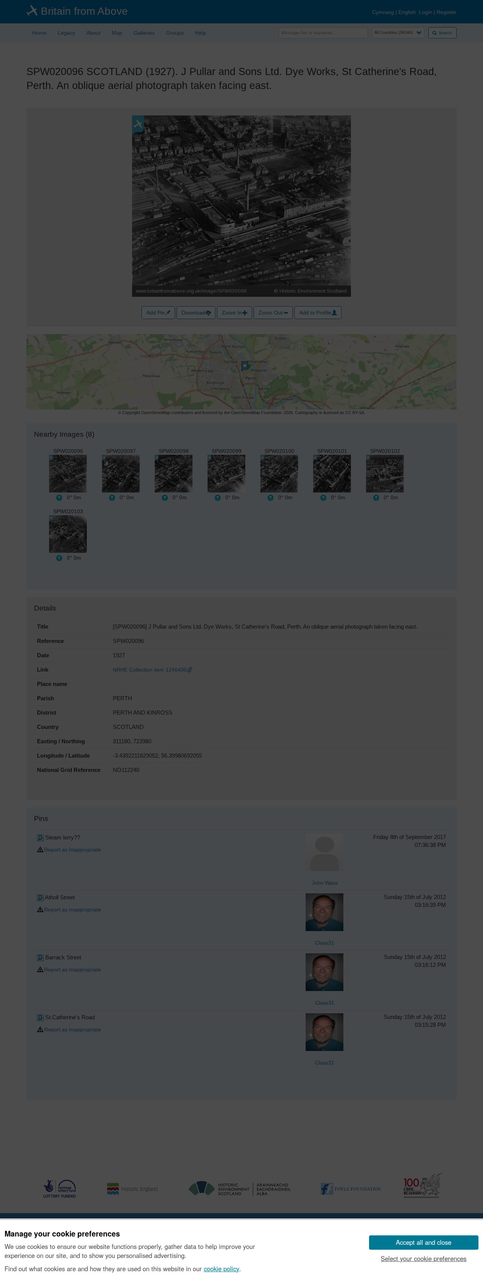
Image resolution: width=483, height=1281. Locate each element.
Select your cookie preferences (423, 1258)
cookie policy (221, 1268)
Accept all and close (423, 1242)
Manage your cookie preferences (62, 1234)
